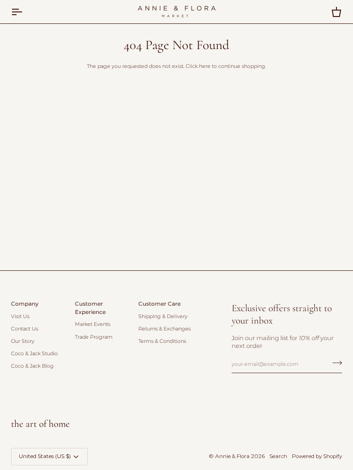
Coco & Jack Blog (32, 366)
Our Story (22, 341)
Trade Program (94, 337)
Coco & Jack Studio (34, 354)
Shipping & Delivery (163, 316)
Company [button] (25, 304)
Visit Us (20, 316)
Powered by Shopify (317, 456)
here (205, 66)
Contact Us (24, 329)
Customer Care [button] (159, 304)
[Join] (334, 363)
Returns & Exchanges (164, 329)
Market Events (92, 324)
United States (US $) (45, 456)
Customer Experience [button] (90, 308)
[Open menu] (25, 11)
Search (278, 456)
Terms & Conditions (162, 341)
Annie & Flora (232, 456)
